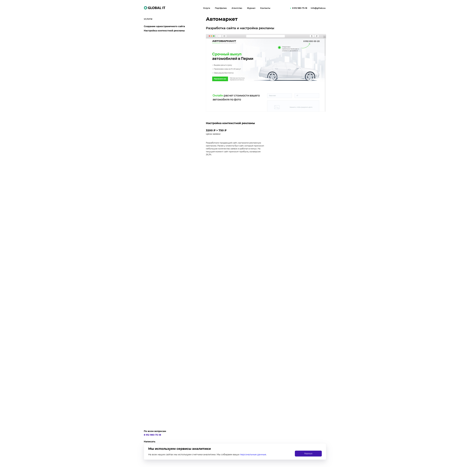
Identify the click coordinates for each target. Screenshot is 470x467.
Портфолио (221, 8)
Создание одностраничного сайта (164, 26)
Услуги (206, 8)
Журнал (251, 8)
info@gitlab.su (318, 8)
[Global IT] (157, 8)
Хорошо (308, 453)
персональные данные (253, 454)
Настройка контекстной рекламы (164, 30)
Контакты (265, 8)
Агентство (237, 8)
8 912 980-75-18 (299, 8)
